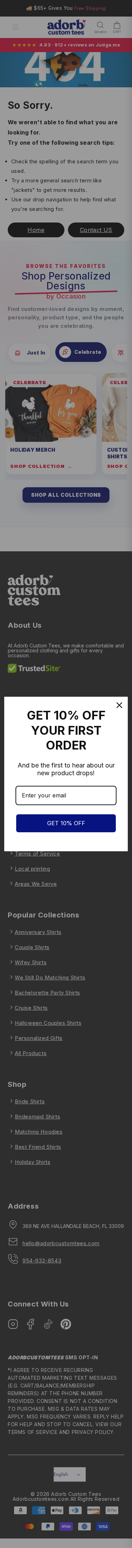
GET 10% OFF (66, 823)
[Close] (119, 705)
